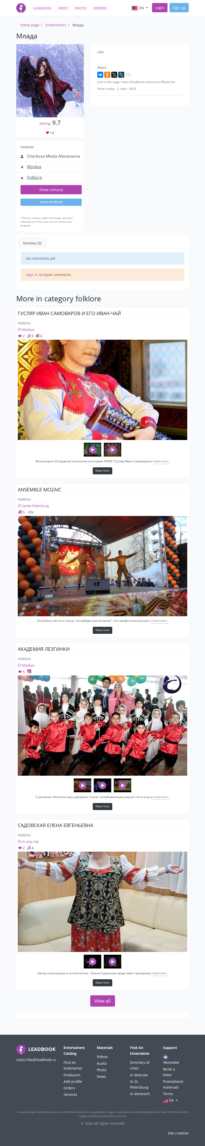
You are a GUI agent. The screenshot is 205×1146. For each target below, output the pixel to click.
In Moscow (139, 1075)
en (141, 8)
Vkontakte (171, 1062)
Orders (100, 8)
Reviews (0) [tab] (32, 243)
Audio (101, 1063)
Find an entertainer (73, 1065)
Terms (168, 1093)
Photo (81, 8)
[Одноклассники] (107, 75)
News (101, 1076)
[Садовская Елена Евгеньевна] (102, 902)
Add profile (73, 1081)
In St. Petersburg (139, 1084)
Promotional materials (173, 1084)
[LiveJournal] (121, 75)
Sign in (32, 274)
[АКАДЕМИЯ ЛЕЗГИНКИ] (102, 725)
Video (63, 8)
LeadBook (42, 8)
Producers (72, 1075)
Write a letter (169, 1072)
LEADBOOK (41, 1049)
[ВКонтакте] (100, 75)
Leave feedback (51, 202)
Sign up (179, 7)
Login (159, 7)
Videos (102, 1056)
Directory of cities (140, 1065)
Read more (103, 470)
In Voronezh (140, 1093)
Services (70, 1094)
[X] (114, 75)
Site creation (178, 1133)
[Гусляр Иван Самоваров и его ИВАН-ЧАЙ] (102, 390)
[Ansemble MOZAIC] (102, 566)
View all (102, 1001)
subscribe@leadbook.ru (36, 1059)
